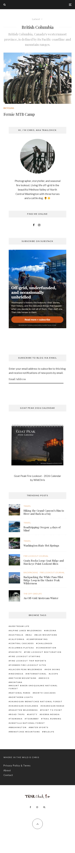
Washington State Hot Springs (41, 545)
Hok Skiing (53, 669)
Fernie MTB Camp (19, 114)
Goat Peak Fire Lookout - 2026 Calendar (37, 475)
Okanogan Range (53, 706)
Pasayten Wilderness (24, 710)
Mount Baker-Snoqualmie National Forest (33, 687)
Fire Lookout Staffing (25, 656)
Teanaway (32, 719)
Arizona (51, 630)
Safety (33, 714)
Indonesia (16, 674)
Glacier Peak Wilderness (26, 669)
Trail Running (52, 719)
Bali (29, 635)
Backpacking (31, 572)
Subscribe (37, 390)
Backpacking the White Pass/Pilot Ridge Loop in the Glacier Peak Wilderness (43, 580)
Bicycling (8, 108)
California (17, 639)
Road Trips (17, 714)
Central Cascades (22, 643)
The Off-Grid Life (33, 593)
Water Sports (39, 727)
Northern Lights (21, 697)
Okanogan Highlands (24, 706)
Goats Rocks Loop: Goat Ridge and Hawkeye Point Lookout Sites (44, 562)
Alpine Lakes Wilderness (26, 630)
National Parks (20, 693)
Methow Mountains (23, 678)
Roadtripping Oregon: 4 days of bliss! (42, 529)
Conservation (47, 648)
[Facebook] (30, 807)
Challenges (45, 643)
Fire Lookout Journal (36, 556)
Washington (18, 727)
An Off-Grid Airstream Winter (41, 598)
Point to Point (52, 710)
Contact (8, 775)
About (7, 770)
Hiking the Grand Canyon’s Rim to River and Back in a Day (44, 512)
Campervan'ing (38, 639)
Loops (54, 674)
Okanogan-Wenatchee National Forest (36, 701)
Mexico (45, 678)
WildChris (39, 479)
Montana (16, 682)
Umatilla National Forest (27, 723)
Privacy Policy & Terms (17, 765)
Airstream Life (19, 626)
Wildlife (49, 732)
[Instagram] (37, 807)
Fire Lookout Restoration (43, 652)
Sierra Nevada (50, 714)
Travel (27, 506)
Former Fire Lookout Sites (28, 665)
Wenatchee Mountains (25, 732)
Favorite (16, 652)
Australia (16, 635)
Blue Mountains (46, 635)
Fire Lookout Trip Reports (28, 661)
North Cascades (45, 693)
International (37, 674)
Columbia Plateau (22, 648)
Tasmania (16, 719)
